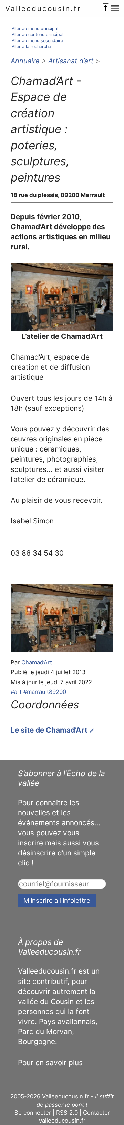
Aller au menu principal (35, 28)
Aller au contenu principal (37, 34)
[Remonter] (105, 5)
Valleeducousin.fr (43, 8)
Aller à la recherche (31, 46)
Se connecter (32, 1112)
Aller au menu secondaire (37, 40)
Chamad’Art (36, 662)
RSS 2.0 (67, 1112)
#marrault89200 (44, 691)
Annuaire (25, 61)
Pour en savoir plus (50, 1062)
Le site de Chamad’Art (49, 730)
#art (16, 691)
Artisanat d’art (70, 61)
